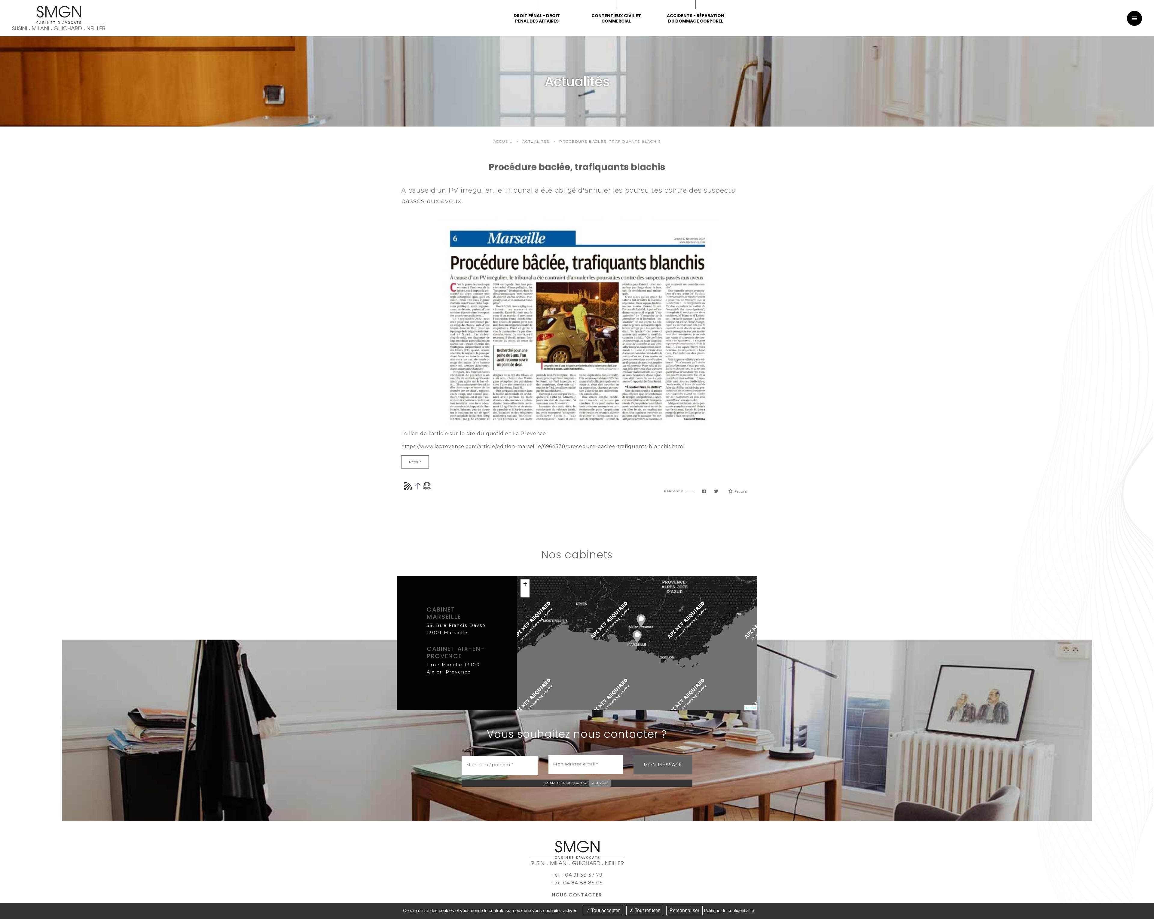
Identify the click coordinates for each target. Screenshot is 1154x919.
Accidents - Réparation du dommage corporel (695, 18)
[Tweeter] (716, 491)
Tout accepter (605, 910)
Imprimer (427, 486)
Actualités (535, 141)
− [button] (525, 593)
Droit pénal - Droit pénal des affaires (537, 18)
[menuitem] (616, 18)
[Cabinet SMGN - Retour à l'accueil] (58, 18)
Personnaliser (684, 910)
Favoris (740, 491)
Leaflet (751, 707)
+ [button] (525, 584)
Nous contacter (577, 894)
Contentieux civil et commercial (616, 18)
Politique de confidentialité (729, 910)
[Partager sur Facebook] (704, 491)
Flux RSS (408, 486)
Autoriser (600, 783)
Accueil (503, 141)
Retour (415, 462)
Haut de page (417, 486)
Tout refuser (646, 910)
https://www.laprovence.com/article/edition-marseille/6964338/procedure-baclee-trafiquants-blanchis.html (543, 446)
